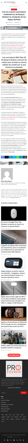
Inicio (12, 6)
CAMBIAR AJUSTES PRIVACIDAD (14, 387)
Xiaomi (3, 421)
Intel (12, 416)
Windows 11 (24, 419)
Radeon (3, 419)
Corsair (17, 414)
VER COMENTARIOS (14, 355)
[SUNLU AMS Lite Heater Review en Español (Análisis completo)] (13, 343)
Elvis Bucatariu (10, 22)
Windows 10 (18, 419)
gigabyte (3, 416)
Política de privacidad (5, 408)
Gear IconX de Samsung (9, 119)
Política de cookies (5, 406)
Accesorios (16, 6)
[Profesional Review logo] (9, 2)
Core (14, 414)
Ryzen (7, 419)
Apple (6, 414)
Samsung (12, 419)
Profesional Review (17, 436)
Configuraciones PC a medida (7, 404)
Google (8, 416)
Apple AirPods (13, 117)
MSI (20, 416)
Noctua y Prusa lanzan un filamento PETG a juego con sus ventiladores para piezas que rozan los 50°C (14, 324)
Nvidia (24, 416)
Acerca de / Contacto (5, 400)
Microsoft (16, 416)
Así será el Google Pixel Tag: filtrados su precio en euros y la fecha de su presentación (12, 224)
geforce (22, 414)
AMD (3, 414)
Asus (10, 414)
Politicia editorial (4, 410)
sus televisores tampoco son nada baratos (16, 47)
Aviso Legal (3, 402)
